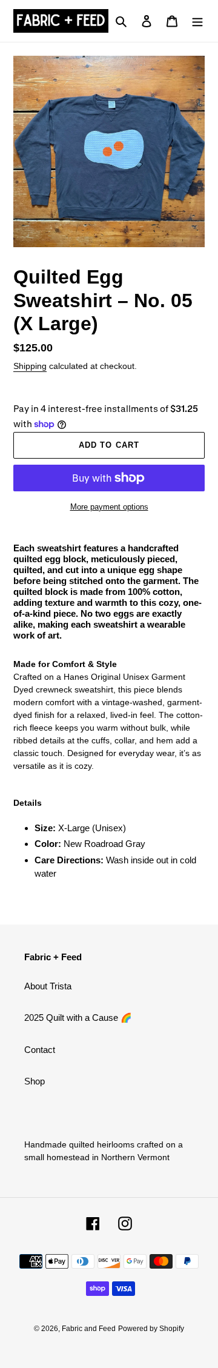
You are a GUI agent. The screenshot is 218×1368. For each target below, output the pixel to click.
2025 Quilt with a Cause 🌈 (78, 1017)
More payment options (109, 506)
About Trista (47, 986)
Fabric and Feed (89, 1328)
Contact (39, 1049)
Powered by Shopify (151, 1328)
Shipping (30, 366)
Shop (34, 1081)
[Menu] (197, 21)
